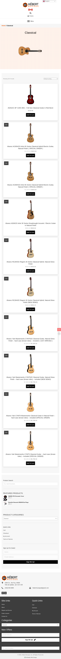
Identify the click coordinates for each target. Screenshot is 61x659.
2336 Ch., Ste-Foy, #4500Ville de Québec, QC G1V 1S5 (14, 584)
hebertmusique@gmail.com (40, 588)
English (47, 1)
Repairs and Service (7, 610)
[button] (3, 593)
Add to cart (30, 115)
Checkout (6, 533)
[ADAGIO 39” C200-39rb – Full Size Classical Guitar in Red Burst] (30, 94)
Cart (4, 530)
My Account (6, 536)
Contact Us (4, 616)
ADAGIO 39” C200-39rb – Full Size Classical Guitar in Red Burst (30, 108)
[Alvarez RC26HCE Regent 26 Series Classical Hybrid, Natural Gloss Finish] (30, 248)
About (3, 607)
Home (4, 25)
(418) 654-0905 (9, 588)
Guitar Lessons (5, 613)
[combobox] (30, 518)
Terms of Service (8, 539)
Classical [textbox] (30, 518)
